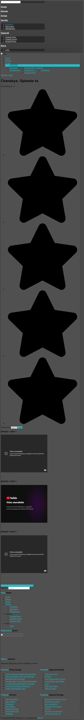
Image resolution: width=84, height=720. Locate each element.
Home (4, 7)
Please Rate (5, 427)
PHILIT (40, 718)
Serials (4, 20)
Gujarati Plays (10, 41)
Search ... (4, 588)
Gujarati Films (10, 37)
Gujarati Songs (11, 39)
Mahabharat (10, 29)
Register (4, 75)
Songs (4, 15)
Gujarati (5, 33)
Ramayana (9, 27)
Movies (4, 11)
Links (7, 50)
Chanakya (9, 24)
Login (10, 75)
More (3, 46)
